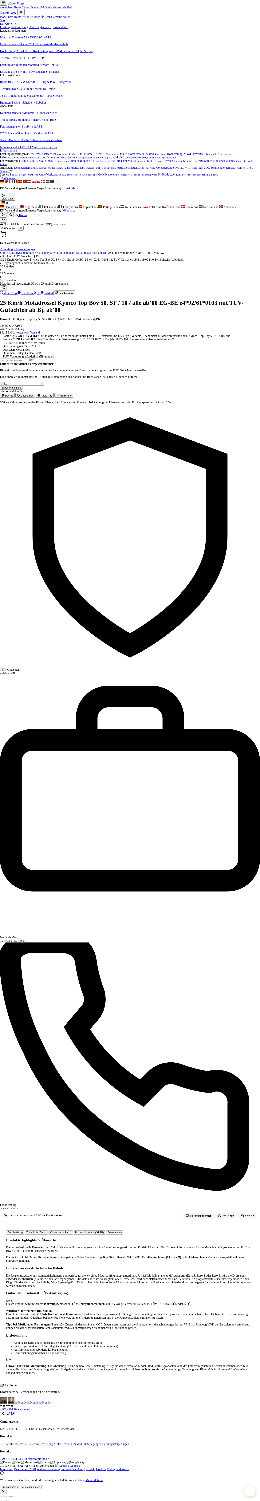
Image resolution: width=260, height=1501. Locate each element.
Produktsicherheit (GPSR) (89, 1232)
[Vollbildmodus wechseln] (5, 1496)
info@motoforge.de (37, 1458)
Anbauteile (61, 27)
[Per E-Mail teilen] (16, 1413)
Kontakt (90, 1469)
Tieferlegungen (92, 1444)
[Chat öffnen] (250, 1491)
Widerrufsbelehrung (49, 1469)
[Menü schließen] (21, 12)
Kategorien (7, 23)
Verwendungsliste (60, 1232)
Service (5, 171)
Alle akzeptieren (31, 1487)
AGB (32, 1469)
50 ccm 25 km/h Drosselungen (55, 252)
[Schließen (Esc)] (12, 1496)
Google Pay (26, 395)
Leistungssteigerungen (115, 1444)
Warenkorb (10, 178)
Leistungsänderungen (13, 27)
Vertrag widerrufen (118, 1469)
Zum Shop (6, 249)
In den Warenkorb (11, 387)
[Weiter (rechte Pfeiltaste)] (5, 1500)
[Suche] (10, 214)
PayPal (8, 395)
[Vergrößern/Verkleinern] (1, 1496)
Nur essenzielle (10, 1487)
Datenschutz (21, 1469)
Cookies (101, 1469)
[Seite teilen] (3, 1413)
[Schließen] (21, 228)
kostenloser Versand (28, 332)
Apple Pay (46, 395)
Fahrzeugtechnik (40, 27)
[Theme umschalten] (3, 214)
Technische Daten (36, 1232)
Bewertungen (115, 1232)
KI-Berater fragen (24, 249)
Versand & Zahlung (73, 1469)
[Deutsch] (2, 182)
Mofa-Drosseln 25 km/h (68, 1444)
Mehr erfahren (94, 1480)
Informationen (9, 150)
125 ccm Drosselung (40, 1444)
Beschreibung (15, 1232)
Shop (3, 20)
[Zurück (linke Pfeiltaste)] (1, 1500)
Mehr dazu (68, 210)
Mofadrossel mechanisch (91, 252)
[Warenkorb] (3, 220)
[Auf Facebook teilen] (12, 1413)
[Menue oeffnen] (3, 3)
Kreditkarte (65, 395)
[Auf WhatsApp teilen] (9, 1413)
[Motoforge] (16, 3)
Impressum (6, 1469)
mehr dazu (71, 188)
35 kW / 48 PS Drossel (14, 1444)
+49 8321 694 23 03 (12, 1458)
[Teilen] (3, 287)
